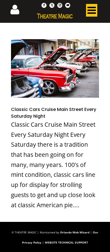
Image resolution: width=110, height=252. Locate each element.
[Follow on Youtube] (67, 5)
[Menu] (91, 11)
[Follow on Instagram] (59, 5)
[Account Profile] (18, 11)
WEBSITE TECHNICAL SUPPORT (66, 242)
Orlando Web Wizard (74, 232)
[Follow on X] (51, 5)
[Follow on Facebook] (44, 5)
